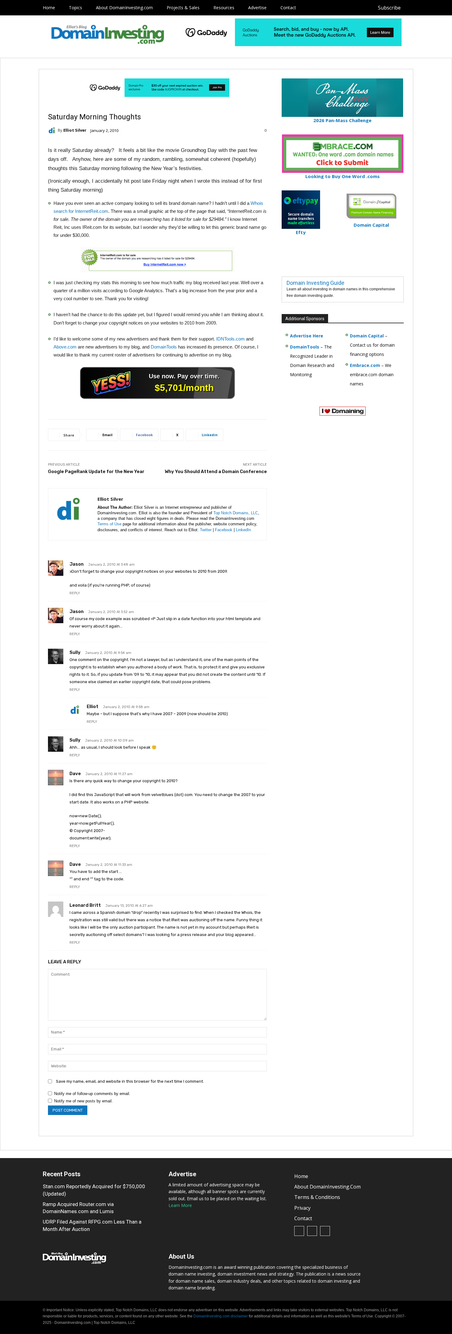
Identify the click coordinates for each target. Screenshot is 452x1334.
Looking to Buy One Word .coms (342, 176)
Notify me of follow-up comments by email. (92, 1093)
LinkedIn (243, 530)
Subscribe (389, 7)
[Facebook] (411, 7)
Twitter (206, 530)
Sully (75, 652)
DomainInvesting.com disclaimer (220, 1316)
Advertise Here (306, 336)
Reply (74, 593)
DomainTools (164, 346)
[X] (439, 7)
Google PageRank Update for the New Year (96, 471)
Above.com (65, 346)
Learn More (180, 1205)
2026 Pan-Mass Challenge (342, 120)
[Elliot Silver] (53, 130)
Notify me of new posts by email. (83, 1101)
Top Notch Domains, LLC (235, 513)
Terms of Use (109, 524)
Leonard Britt (85, 905)
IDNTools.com (230, 338)
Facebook (223, 530)
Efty (301, 232)
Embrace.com (365, 365)
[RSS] (425, 7)
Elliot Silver (74, 130)
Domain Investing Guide (315, 283)
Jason (76, 564)
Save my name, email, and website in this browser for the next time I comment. (130, 1081)
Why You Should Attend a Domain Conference (216, 471)
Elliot (92, 706)
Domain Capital (367, 336)
